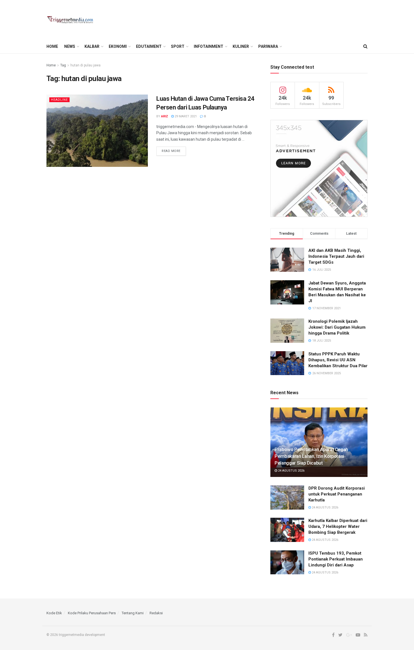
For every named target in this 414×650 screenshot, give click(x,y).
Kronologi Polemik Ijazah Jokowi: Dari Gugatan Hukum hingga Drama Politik (337, 327)
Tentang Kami (133, 613)
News (69, 46)
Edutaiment (149, 46)
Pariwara (268, 46)
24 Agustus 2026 (290, 470)
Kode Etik (54, 613)
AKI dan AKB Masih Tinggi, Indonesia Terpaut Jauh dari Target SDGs (336, 256)
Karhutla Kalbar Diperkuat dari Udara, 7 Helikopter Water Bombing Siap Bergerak (337, 526)
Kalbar (91, 46)
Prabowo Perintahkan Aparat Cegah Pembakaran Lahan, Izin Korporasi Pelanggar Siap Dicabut (311, 456)
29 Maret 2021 (185, 116)
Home (52, 46)
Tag (63, 65)
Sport (177, 46)
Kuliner (241, 46)
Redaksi (156, 613)
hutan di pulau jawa (85, 65)
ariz (164, 116)
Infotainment (208, 46)
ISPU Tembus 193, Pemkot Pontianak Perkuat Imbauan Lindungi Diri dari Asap (335, 559)
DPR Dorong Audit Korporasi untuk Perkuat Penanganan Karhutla (336, 494)
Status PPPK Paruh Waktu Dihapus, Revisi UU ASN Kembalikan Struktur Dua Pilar (338, 359)
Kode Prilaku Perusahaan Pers (92, 613)
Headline (59, 100)
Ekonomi (118, 46)
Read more (171, 151)
